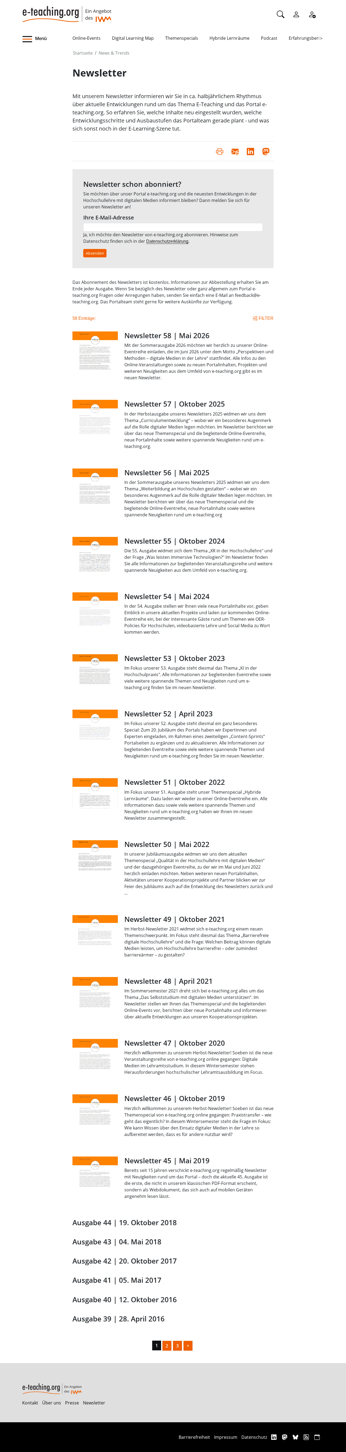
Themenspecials (181, 38)
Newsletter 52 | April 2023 (168, 714)
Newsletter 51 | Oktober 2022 (174, 782)
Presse (72, 1403)
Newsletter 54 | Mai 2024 (166, 596)
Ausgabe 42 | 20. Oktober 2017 (124, 1261)
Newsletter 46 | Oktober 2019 (174, 1098)
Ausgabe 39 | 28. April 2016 (118, 1319)
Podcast (269, 38)
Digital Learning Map (133, 38)
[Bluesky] (296, 1437)
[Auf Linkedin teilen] (250, 151)
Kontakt (30, 1403)
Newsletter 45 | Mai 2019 (166, 1161)
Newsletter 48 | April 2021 (168, 981)
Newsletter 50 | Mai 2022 (166, 844)
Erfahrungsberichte (308, 38)
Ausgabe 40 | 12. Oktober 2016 (124, 1299)
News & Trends (114, 53)
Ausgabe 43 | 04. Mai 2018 (116, 1242)
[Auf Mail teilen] (235, 151)
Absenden (95, 253)
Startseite (83, 53)
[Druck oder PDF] (219, 151)
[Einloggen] (296, 14)
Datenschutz (254, 1437)
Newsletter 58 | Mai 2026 (166, 335)
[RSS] (307, 1437)
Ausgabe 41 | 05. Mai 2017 (116, 1280)
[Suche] (280, 14)
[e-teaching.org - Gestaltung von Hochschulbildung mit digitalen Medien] (66, 11)
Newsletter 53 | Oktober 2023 (174, 658)
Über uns (51, 1403)
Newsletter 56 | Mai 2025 (166, 473)
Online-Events (86, 38)
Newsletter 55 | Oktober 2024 (174, 541)
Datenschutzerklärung (167, 241)
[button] (47, 39)
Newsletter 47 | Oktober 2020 (174, 1043)
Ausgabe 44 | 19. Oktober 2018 (124, 1222)
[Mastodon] (285, 1437)
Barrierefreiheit (194, 1437)
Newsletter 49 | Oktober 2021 (174, 919)
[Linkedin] (274, 1437)
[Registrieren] (312, 14)
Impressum (225, 1437)
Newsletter (94, 1403)
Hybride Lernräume (229, 38)
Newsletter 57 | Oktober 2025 (174, 404)
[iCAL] (317, 1437)
